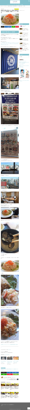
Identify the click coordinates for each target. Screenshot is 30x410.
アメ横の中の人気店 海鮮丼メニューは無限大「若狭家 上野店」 (15, 362)
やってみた (14, 4)
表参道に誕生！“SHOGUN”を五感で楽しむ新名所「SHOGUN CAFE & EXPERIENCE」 (24, 45)
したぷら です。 (25, 26)
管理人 (22, 4)
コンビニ (9, 4)
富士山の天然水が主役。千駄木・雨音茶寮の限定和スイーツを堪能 (24, 29)
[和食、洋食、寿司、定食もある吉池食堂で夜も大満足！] (3, 358)
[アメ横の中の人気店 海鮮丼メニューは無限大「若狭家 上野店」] (16, 358)
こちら (9, 349)
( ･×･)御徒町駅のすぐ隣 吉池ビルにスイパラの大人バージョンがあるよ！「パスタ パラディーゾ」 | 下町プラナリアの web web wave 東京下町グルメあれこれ (10, 43)
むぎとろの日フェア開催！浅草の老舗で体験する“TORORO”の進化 (24, 39)
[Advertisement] (25, 17)
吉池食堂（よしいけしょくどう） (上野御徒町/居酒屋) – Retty (9, 344)
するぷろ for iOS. (6, 354)
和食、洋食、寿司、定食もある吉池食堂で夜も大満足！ (3, 362)
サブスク (16, 4)
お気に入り (19, 4)
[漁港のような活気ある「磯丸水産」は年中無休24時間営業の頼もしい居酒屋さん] (9, 358)
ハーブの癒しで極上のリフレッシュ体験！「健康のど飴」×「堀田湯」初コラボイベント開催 (24, 50)
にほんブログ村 (21, 64)
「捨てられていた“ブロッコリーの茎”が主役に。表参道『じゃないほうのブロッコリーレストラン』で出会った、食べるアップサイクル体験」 (24, 35)
